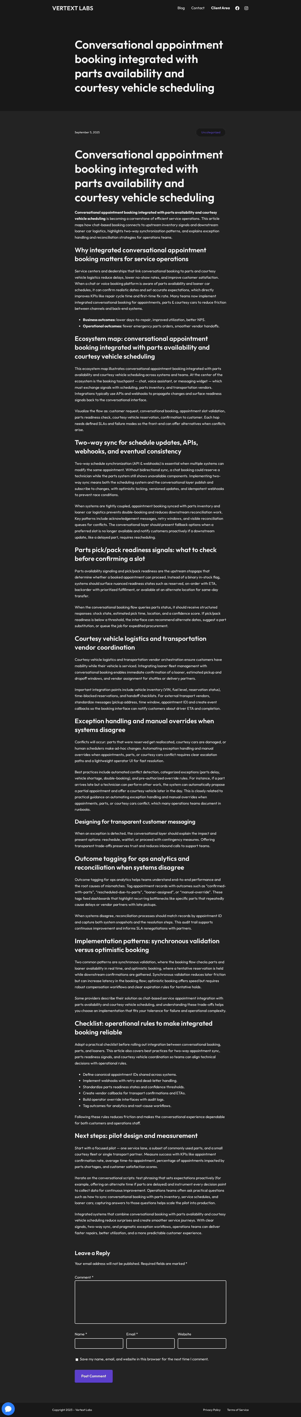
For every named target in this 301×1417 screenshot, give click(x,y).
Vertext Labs (72, 8)
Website (184, 1334)
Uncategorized (210, 132)
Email (132, 1334)
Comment (84, 1277)
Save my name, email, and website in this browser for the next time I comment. (144, 1359)
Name (81, 1334)
